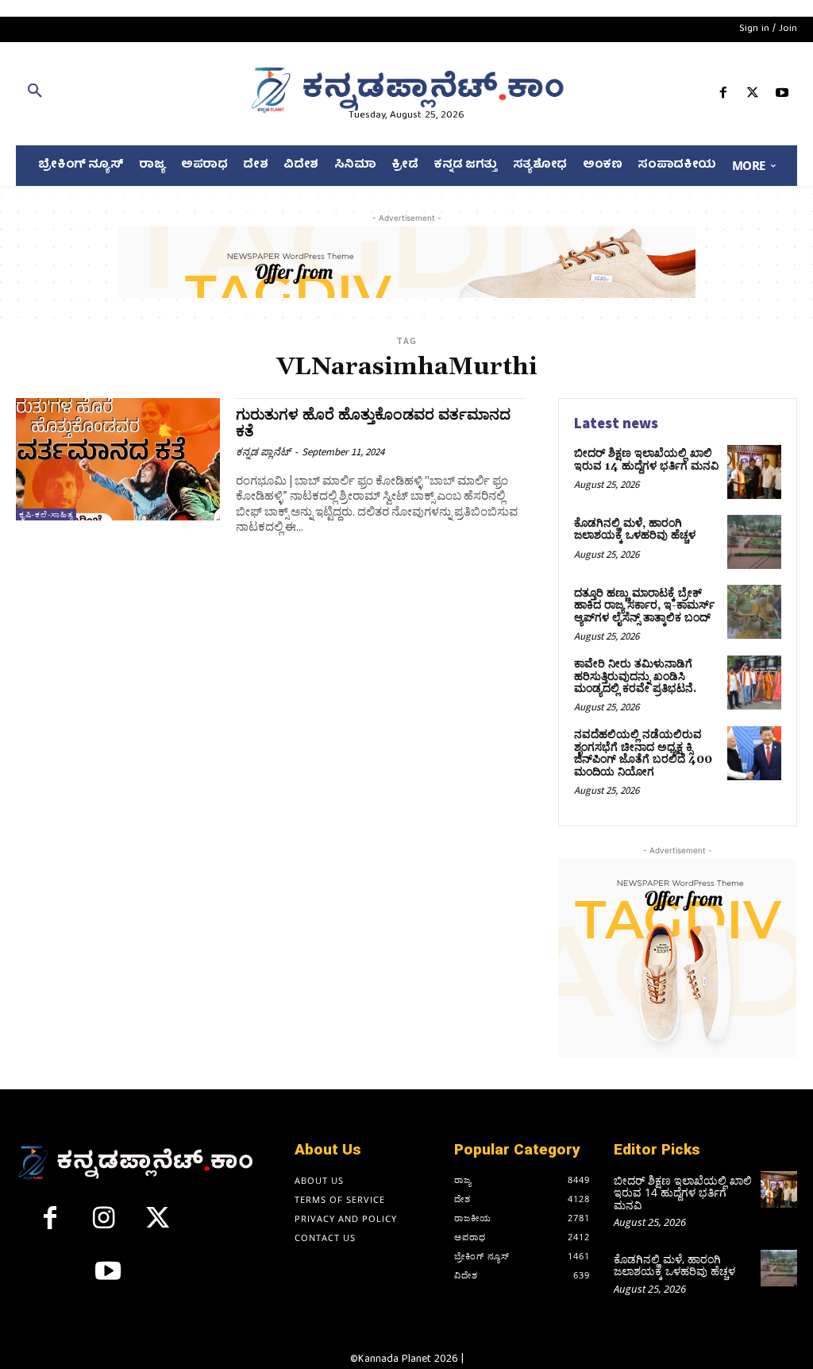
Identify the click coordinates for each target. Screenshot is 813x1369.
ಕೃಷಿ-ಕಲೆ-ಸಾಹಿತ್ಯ (46, 514)
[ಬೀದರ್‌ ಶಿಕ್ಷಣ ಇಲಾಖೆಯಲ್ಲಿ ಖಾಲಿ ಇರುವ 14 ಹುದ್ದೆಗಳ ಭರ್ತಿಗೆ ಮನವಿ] (754, 472)
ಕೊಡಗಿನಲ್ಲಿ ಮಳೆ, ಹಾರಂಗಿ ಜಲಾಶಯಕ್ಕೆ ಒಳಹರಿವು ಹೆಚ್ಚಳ (634, 529)
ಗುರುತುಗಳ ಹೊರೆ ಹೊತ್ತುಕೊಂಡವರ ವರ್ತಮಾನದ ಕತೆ (373, 423)
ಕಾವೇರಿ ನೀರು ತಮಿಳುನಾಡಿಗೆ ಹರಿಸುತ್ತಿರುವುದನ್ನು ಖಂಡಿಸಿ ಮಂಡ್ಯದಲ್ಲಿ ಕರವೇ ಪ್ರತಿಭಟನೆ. (635, 676)
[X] (753, 95)
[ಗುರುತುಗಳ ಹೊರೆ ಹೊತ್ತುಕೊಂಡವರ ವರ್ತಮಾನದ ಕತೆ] (118, 459)
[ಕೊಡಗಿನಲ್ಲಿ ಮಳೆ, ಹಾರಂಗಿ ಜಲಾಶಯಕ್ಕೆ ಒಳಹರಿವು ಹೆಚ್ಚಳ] (754, 542)
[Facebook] (723, 95)
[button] (141, 94)
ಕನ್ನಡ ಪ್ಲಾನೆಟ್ (263, 451)
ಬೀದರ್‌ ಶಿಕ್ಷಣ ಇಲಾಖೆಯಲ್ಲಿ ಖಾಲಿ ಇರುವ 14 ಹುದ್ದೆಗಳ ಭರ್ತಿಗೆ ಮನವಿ (646, 460)
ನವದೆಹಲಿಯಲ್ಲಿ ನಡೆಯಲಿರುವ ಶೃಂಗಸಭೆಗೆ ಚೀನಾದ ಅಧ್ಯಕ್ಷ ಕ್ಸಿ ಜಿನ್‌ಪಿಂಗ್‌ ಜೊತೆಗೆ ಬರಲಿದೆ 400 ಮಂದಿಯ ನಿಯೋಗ (643, 753)
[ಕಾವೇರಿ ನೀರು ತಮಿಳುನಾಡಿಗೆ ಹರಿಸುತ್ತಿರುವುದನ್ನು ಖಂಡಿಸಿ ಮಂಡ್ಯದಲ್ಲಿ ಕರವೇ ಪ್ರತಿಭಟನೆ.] (754, 682)
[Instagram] (104, 1224)
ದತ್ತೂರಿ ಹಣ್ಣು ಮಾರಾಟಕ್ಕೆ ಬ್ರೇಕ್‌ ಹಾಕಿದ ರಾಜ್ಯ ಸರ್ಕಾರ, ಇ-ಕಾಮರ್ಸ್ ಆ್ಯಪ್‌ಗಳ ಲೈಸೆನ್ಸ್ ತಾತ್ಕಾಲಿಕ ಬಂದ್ (644, 605)
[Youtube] (782, 95)
